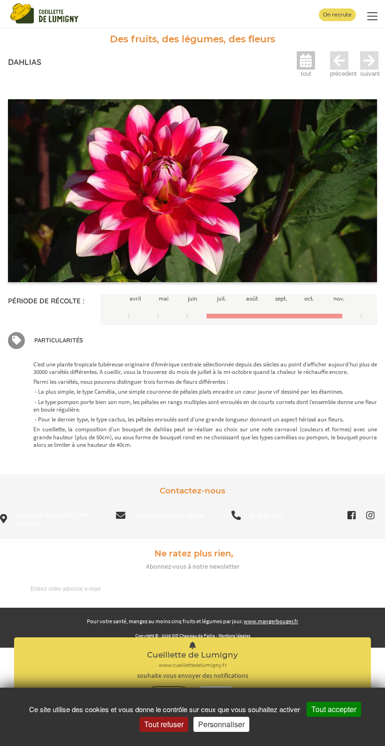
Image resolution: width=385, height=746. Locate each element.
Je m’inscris (352, 588)
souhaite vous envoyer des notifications (192, 676)
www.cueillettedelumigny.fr (193, 665)
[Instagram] (370, 515)
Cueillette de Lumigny (192, 655)
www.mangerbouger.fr (271, 621)
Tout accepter (333, 709)
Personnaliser (221, 724)
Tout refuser (164, 724)
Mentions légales (234, 636)
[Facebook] (351, 515)
